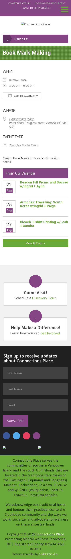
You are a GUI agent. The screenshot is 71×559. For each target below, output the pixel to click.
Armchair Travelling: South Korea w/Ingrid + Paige (41, 204)
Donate (21, 39)
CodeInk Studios (48, 554)
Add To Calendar (24, 95)
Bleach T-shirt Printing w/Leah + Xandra (44, 224)
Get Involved (50, 333)
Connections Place (21, 119)
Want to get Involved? (36, 7)
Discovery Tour (44, 298)
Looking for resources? (50, 3)
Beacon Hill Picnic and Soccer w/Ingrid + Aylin (44, 184)
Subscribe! (15, 421)
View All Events (35, 243)
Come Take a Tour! (19, 3)
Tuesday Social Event (23, 145)
